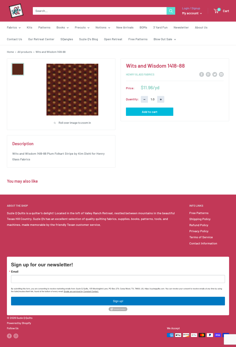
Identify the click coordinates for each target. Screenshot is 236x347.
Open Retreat (113, 39)
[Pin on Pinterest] (208, 74)
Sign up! (118, 301)
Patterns (44, 27)
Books (60, 27)
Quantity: (132, 99)
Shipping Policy (200, 219)
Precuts (80, 27)
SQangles (66, 39)
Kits (29, 27)
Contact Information (203, 243)
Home (10, 51)
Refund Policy (198, 225)
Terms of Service (201, 237)
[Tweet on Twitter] (214, 74)
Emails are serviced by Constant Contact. (81, 291)
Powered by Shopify (19, 323)
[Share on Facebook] (201, 74)
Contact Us (14, 39)
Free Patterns (138, 39)
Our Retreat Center (41, 39)
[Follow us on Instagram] (15, 335)
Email (14, 271)
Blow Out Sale (163, 39)
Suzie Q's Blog (88, 39)
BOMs (143, 27)
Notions (101, 27)
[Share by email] (221, 74)
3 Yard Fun (160, 27)
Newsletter (181, 27)
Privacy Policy (199, 231)
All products (24, 51)
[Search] (171, 11)
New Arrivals (125, 27)
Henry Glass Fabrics (140, 74)
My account (190, 13)
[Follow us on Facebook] (9, 335)
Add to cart (149, 112)
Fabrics (12, 27)
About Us (201, 27)
